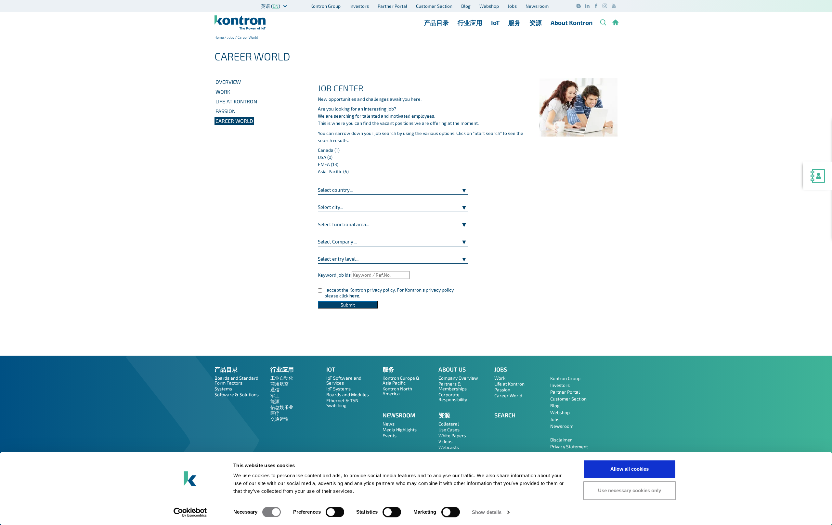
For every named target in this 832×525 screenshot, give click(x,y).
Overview (228, 82)
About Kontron (571, 22)
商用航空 (279, 384)
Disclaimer (561, 439)
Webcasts (448, 447)
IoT (495, 22)
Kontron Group (325, 6)
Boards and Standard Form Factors (236, 380)
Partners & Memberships (452, 386)
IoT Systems (338, 388)
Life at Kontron (236, 101)
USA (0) (325, 157)
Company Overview (458, 378)
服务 (514, 22)
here (354, 295)
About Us (452, 369)
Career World (234, 121)
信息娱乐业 (281, 407)
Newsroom (537, 6)
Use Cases (449, 429)
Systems (223, 388)
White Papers (452, 435)
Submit (348, 305)
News (389, 424)
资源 (535, 22)
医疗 (275, 413)
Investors (359, 6)
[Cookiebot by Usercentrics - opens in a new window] (190, 512)
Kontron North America (397, 391)
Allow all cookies (629, 469)
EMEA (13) (328, 164)
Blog (466, 6)
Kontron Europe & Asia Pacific (401, 380)
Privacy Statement (569, 446)
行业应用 (470, 22)
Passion (225, 111)
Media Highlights (400, 429)
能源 (275, 401)
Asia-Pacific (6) (333, 171)
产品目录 (436, 22)
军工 (275, 395)
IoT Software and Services (343, 380)
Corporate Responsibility (452, 397)
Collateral (448, 424)
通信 (275, 389)
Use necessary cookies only (629, 490)
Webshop (489, 6)
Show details (486, 512)
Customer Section (434, 6)
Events (389, 435)
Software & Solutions (236, 394)
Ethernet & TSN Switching (342, 403)
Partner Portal (392, 6)
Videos (445, 441)
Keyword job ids (334, 275)
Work (222, 91)
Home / (220, 37)
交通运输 (279, 419)
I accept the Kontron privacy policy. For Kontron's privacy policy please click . (389, 292)
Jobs (512, 6)
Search (504, 415)
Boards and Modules (347, 394)
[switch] (335, 512)
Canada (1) (329, 150)
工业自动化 (281, 378)
